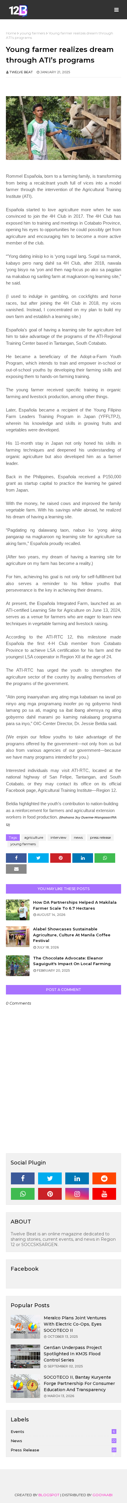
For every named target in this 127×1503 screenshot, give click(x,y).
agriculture (33, 837)
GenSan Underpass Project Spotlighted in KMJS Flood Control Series (73, 1354)
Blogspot (48, 1495)
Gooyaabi (102, 1495)
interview (58, 837)
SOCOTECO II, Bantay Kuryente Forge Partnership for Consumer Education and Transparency (79, 1383)
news (78, 837)
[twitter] (50, 1178)
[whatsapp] (23, 1194)
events (63, 1431)
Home (11, 33)
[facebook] (23, 1178)
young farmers (32, 33)
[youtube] (104, 1194)
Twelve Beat (21, 72)
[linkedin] (77, 1178)
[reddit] (104, 1178)
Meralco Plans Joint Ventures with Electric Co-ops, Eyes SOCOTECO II (75, 1324)
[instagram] (77, 1194)
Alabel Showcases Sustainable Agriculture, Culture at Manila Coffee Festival (71, 935)
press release (100, 837)
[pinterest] (50, 1194)
